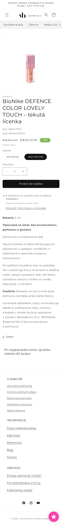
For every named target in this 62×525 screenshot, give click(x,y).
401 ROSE (14, 157)
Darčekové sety (13, 24)
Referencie (14, 442)
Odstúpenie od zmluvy (19, 404)
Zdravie (33, 24)
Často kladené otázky (21, 428)
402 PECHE (35, 156)
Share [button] (9, 336)
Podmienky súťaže (20, 490)
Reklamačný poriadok (19, 398)
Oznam (12, 457)
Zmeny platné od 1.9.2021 (24, 475)
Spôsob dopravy (16, 410)
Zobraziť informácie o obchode (26, 208)
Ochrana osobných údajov (22, 392)
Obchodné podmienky (19, 386)
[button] (7, 15)
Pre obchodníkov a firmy (24, 482)
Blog (10, 449)
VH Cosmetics (26, 518)
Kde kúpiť (13, 435)
